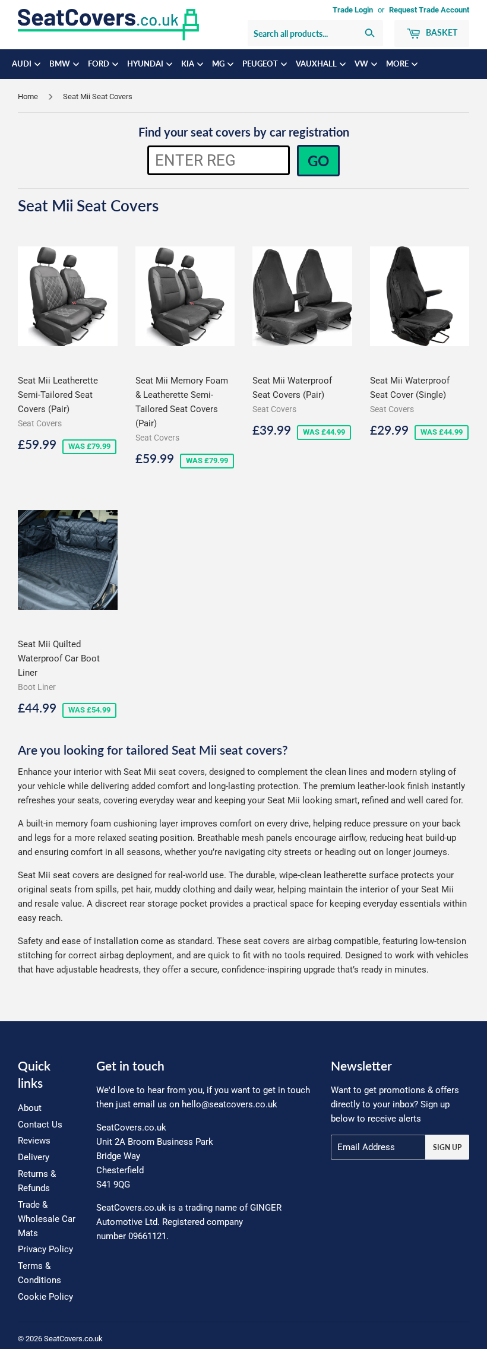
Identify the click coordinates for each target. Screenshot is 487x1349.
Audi (22, 63)
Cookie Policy (45, 1296)
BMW (60, 63)
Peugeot (261, 63)
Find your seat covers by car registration (243, 132)
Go (318, 160)
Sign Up (447, 1147)
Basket (440, 32)
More (398, 63)
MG (219, 63)
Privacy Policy (45, 1249)
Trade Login (353, 9)
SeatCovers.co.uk (73, 1338)
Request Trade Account (429, 9)
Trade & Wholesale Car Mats (46, 1219)
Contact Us (40, 1124)
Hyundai (146, 63)
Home (28, 96)
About (30, 1108)
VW (362, 63)
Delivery (33, 1157)
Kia (188, 63)
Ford (99, 63)
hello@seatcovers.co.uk (229, 1104)
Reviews (34, 1140)
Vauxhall (317, 63)
